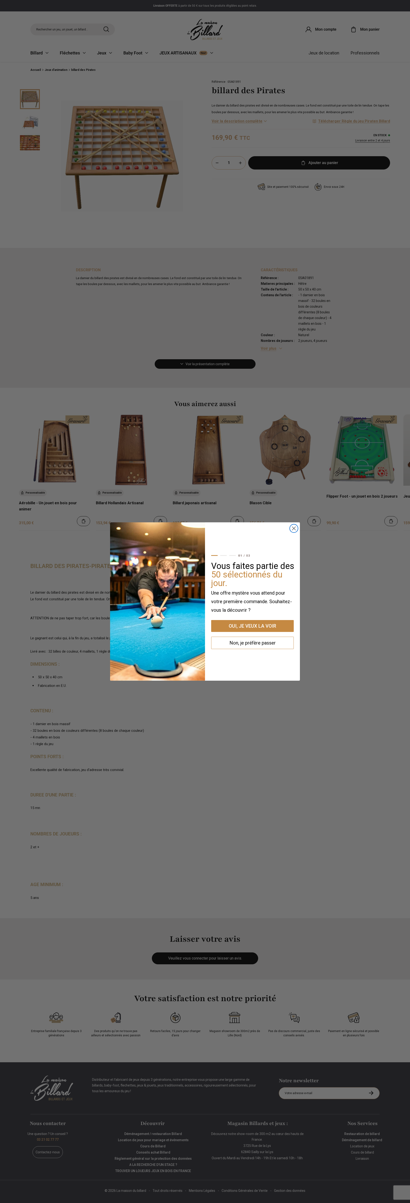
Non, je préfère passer (252, 643)
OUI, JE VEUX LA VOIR (252, 626)
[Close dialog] (294, 528)
